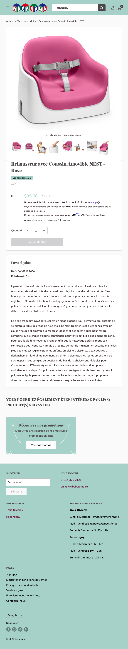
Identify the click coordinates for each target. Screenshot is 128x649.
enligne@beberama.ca (74, 486)
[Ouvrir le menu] (7, 8)
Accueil (10, 21)
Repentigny (13, 516)
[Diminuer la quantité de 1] (27, 230)
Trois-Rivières (14, 509)
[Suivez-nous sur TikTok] (20, 629)
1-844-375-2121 (71, 479)
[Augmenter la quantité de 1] (44, 230)
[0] (119, 8)
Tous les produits (26, 21)
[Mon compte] (112, 7)
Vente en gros (14, 590)
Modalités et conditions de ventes (26, 579)
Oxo (13, 184)
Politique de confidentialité (22, 585)
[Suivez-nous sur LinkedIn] (26, 629)
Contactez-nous (15, 600)
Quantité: (16, 230)
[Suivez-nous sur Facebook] (8, 629)
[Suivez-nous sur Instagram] (14, 629)
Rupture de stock (37, 242)
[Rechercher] (102, 7)
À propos (11, 574)
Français (12, 615)
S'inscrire (16, 491)
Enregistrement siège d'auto (23, 595)
